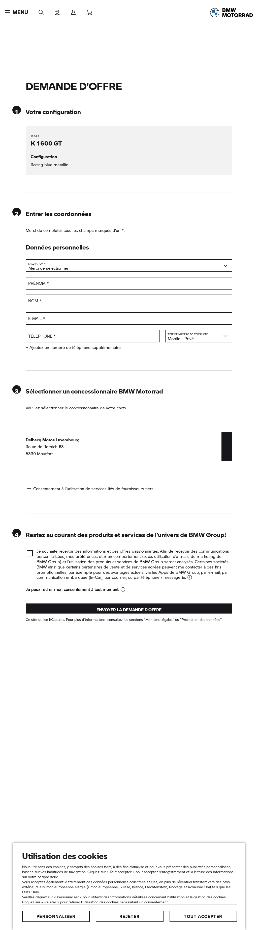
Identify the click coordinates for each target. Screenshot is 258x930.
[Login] (73, 10)
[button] (16, 12)
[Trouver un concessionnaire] (57, 10)
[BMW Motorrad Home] (231, 12)
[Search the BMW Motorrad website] (41, 10)
